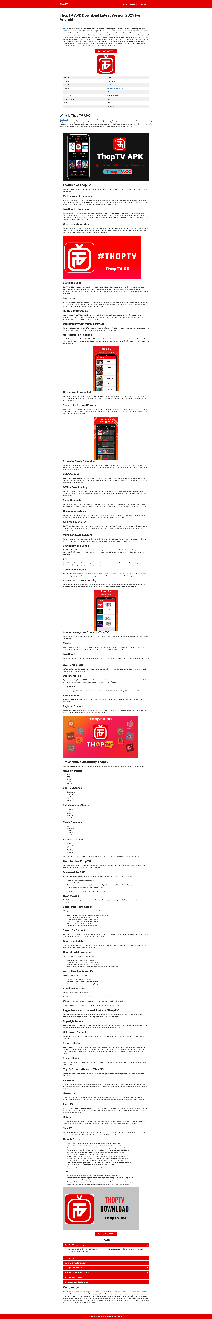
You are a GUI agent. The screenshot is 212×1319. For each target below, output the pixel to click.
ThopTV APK (64, 120)
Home (125, 4)
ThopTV (64, 4)
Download (133, 4)
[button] (106, 51)
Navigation (144, 4)
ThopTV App (67, 647)
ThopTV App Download (104, 37)
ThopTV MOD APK (69, 409)
